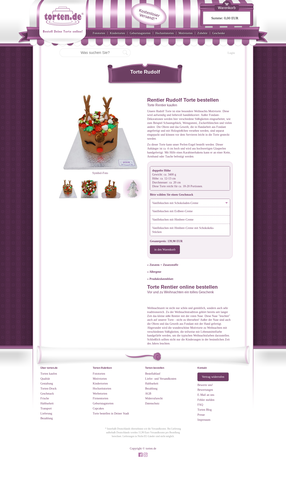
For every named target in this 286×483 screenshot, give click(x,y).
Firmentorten (100, 398)
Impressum (203, 419)
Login (231, 53)
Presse (201, 414)
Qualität (45, 378)
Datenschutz (152, 403)
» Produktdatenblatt (160, 278)
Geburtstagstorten (140, 33)
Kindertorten (117, 33)
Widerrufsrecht (154, 398)
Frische (44, 398)
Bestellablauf (152, 373)
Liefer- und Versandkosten (160, 378)
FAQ (200, 404)
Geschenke (218, 33)
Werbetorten (100, 393)
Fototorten (99, 33)
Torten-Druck (48, 388)
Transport (46, 408)
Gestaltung (46, 383)
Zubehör (202, 33)
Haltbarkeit (47, 403)
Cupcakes (98, 408)
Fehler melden (205, 399)
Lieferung (46, 413)
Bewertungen (205, 389)
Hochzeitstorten (164, 33)
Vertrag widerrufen (213, 376)
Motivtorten (186, 33)
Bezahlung (46, 418)
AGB (148, 393)
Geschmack (47, 393)
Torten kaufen (48, 373)
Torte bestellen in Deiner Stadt (111, 413)
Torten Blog (204, 409)
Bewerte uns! (205, 385)
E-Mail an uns (205, 394)
